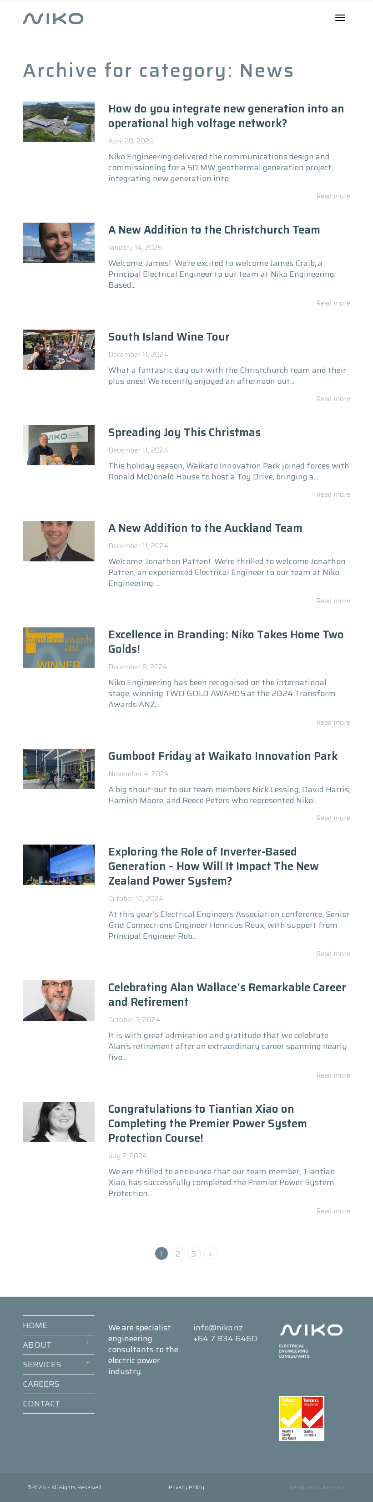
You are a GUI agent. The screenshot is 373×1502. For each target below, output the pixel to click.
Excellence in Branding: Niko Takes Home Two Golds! (226, 642)
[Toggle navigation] (340, 17)
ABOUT (37, 1345)
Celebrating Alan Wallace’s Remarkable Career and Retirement (227, 995)
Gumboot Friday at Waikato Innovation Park (223, 756)
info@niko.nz (218, 1327)
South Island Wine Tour (170, 337)
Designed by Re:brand (318, 1487)
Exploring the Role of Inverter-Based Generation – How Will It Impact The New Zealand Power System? (213, 866)
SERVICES (42, 1364)
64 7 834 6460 (227, 1338)
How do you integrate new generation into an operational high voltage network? (226, 116)
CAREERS (41, 1384)
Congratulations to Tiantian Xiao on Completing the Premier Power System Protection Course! (207, 1123)
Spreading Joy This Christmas (185, 432)
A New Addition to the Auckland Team (205, 528)
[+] (59, 122)
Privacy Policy (186, 1487)
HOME (35, 1325)
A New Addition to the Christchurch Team (214, 230)
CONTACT (41, 1403)
